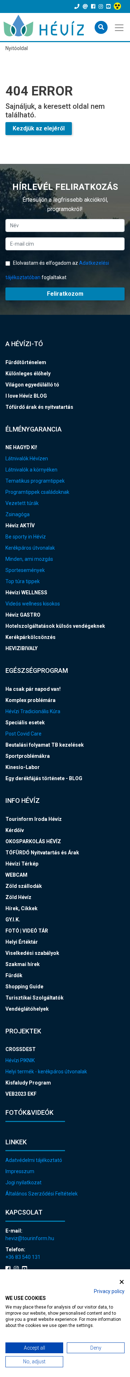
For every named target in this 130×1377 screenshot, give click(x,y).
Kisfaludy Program (28, 1083)
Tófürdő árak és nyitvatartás (39, 407)
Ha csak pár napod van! (33, 689)
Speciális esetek (25, 722)
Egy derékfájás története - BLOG (43, 778)
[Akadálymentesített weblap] (118, 6)
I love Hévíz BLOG (26, 396)
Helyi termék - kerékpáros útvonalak (46, 1071)
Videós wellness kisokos (32, 604)
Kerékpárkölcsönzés (30, 637)
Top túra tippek (22, 581)
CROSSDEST (20, 1049)
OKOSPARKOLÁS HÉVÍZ (33, 841)
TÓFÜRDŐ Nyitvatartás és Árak (42, 852)
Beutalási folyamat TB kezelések (44, 745)
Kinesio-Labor (22, 767)
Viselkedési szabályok (32, 953)
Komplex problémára (30, 700)
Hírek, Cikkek (21, 908)
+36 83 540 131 (22, 1257)
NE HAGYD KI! (21, 447)
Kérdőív (14, 830)
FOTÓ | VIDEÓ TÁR (26, 931)
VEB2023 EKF (20, 1094)
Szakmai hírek (22, 964)
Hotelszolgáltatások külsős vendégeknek (55, 626)
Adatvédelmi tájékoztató (33, 1160)
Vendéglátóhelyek (27, 1009)
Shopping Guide (24, 986)
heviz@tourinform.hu (29, 1238)
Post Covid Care (23, 734)
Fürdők (13, 975)
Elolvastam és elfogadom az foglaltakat (57, 270)
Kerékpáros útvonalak (30, 548)
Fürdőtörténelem (25, 362)
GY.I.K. (12, 919)
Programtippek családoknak (37, 492)
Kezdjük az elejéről (39, 128)
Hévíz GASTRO (22, 615)
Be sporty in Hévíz (25, 537)
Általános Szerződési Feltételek (41, 1194)
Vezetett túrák (22, 503)
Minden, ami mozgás (29, 559)
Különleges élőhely (28, 373)
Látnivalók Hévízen (26, 458)
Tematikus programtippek (35, 481)
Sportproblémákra (27, 756)
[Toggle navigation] (119, 27)
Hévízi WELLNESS (26, 592)
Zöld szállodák (23, 886)
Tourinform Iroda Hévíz (33, 819)
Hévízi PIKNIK (20, 1060)
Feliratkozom (65, 293)
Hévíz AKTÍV (20, 525)
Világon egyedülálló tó (32, 385)
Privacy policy (109, 1291)
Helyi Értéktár (21, 942)
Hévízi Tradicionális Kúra (32, 711)
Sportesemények (25, 570)
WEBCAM (16, 875)
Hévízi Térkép (21, 864)
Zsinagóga (17, 514)
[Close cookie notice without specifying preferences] (122, 1281)
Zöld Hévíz (18, 897)
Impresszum (19, 1171)
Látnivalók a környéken (31, 470)
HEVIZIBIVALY (21, 648)
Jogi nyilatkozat (23, 1182)
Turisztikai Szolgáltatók (34, 998)
